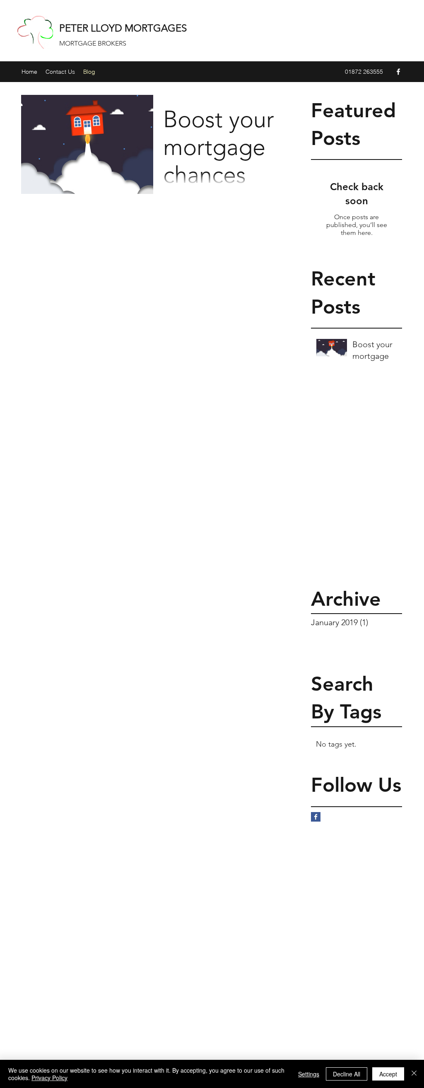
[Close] (414, 1073)
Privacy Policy (49, 1077)
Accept (388, 1074)
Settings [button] (308, 1074)
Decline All (346, 1074)
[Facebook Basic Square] (315, 817)
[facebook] (398, 72)
